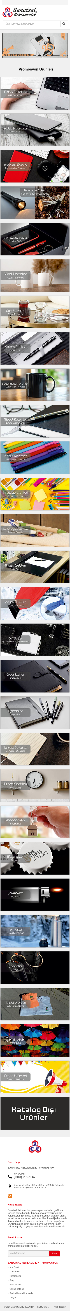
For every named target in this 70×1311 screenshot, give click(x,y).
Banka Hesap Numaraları (22, 1293)
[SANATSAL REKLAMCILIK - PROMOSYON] (21, 12)
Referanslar (15, 1276)
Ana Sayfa (15, 1267)
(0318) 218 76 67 (24, 1177)
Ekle (54, 1253)
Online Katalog (17, 1289)
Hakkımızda (15, 1284)
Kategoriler (15, 1271)
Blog (12, 1280)
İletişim (13, 1297)
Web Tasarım (60, 1307)
